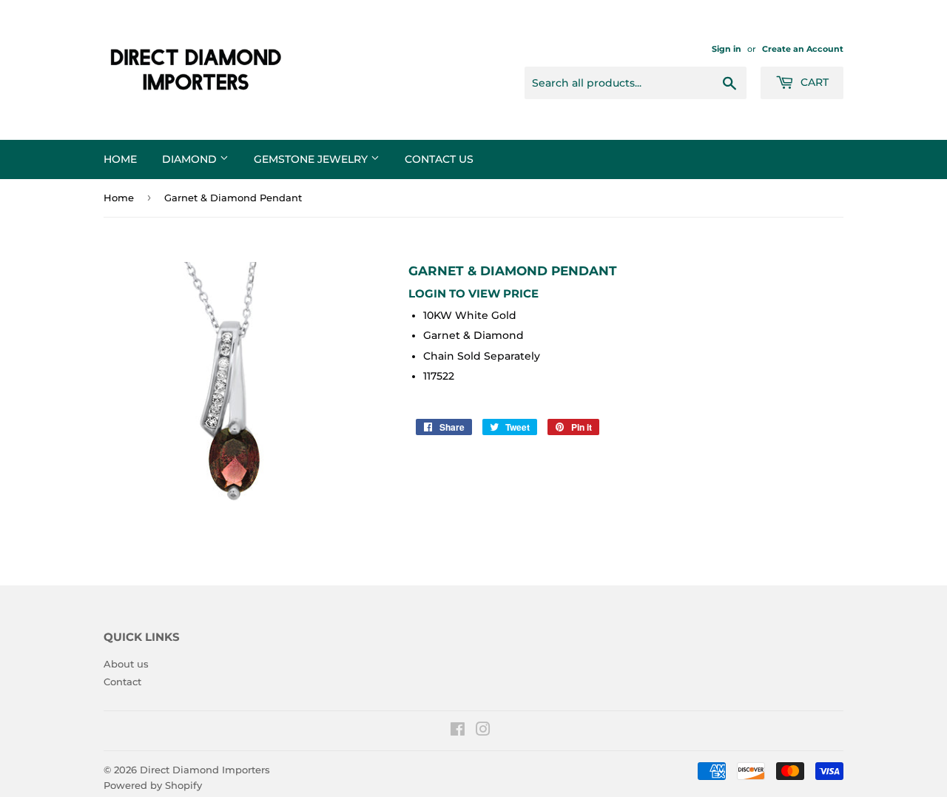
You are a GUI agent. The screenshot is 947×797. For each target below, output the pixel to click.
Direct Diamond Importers (205, 770)
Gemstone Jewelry (312, 159)
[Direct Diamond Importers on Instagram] (483, 731)
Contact (122, 681)
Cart (813, 82)
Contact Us (439, 159)
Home (120, 159)
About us (126, 664)
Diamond (191, 159)
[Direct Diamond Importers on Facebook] (457, 731)
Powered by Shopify (153, 785)
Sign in (726, 49)
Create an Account (802, 49)
